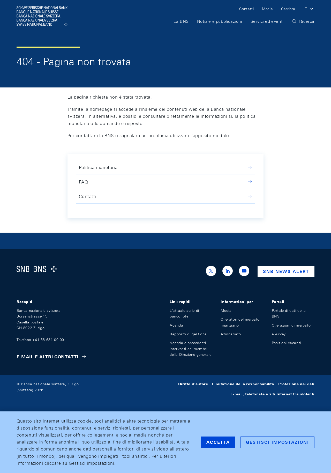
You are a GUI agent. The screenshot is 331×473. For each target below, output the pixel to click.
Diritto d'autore (193, 384)
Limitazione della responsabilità (243, 384)
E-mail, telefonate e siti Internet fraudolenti (272, 394)
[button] (309, 9)
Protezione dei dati (296, 384)
